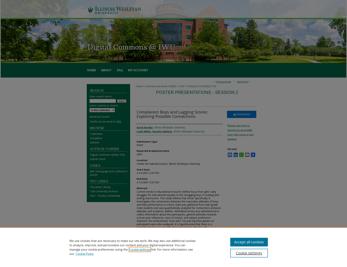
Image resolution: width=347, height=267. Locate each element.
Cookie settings (139, 249)
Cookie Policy (85, 254)
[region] (173, 247)
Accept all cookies (249, 242)
